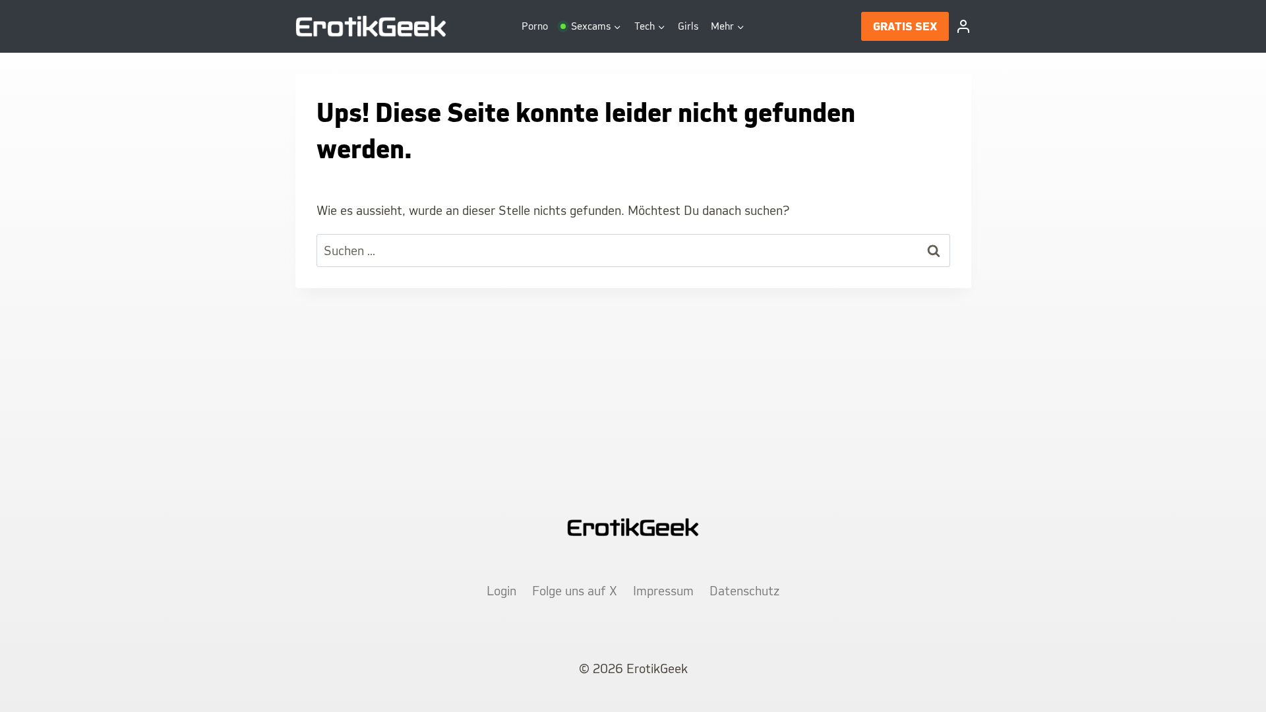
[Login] (963, 26)
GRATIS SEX (905, 26)
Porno (535, 26)
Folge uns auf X (574, 591)
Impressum (663, 591)
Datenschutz (744, 591)
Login (501, 591)
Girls (688, 26)
